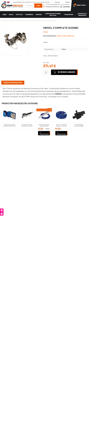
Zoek (38, 5)
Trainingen (29, 14)
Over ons (57, 2)
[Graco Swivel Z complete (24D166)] (15, 41)
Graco (11, 14)
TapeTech (19, 14)
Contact (67, 2)
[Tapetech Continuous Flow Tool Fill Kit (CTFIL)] (9, 115)
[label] (44, 92)
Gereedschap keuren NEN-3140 (52, 14)
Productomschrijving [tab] (12, 83)
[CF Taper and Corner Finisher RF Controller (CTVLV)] (26, 115)
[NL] (5, 2)
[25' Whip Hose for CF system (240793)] (44, 115)
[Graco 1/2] (61, 115)
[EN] (8, 2)
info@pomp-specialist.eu (52, 6)
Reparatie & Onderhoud (82, 14)
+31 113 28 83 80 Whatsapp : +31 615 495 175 (57, 4)
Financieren (68, 14)
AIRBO (4, 14)
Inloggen (66, 6)
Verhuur (39, 14)
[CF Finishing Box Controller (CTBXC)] (78, 115)
